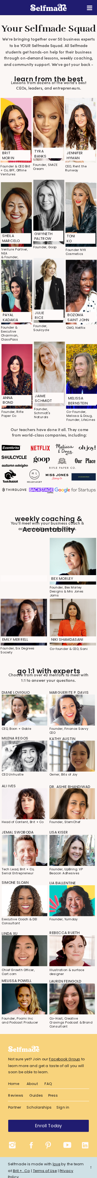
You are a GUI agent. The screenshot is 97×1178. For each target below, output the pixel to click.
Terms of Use (45, 1170)
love (56, 1164)
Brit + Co (21, 1170)
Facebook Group (64, 1059)
